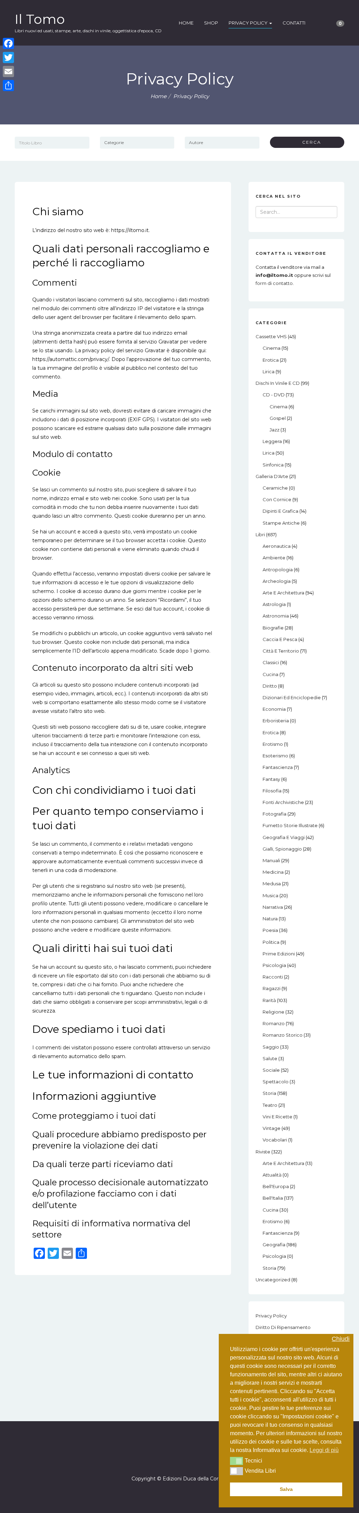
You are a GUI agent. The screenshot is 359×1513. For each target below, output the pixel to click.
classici (271, 662)
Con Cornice (277, 499)
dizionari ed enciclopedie (292, 697)
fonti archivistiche (283, 802)
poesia (270, 930)
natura (270, 918)
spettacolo (276, 1081)
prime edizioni (279, 953)
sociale (271, 1070)
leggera (272, 441)
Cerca (309, 142)
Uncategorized (273, 1279)
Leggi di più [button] (324, 1450)
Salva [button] (286, 1489)
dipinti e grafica (280, 511)
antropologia (278, 569)
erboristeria (276, 720)
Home (186, 23)
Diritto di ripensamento (283, 1327)
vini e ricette (277, 1116)
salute (270, 1058)
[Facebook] (173, 1458)
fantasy (271, 779)
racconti (273, 977)
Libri (260, 534)
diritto (270, 686)
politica (271, 942)
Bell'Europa (276, 1186)
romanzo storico (283, 1035)
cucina (270, 674)
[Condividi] (8, 86)
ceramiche (275, 488)
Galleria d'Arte (272, 476)
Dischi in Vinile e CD (278, 383)
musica (270, 895)
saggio (271, 1047)
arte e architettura (283, 592)
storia (269, 1093)
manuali (271, 860)
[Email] (8, 71)
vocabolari (275, 1140)
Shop (211, 23)
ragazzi (271, 988)
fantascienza (278, 767)
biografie (273, 628)
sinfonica (273, 465)
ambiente (274, 557)
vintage (271, 1128)
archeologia (277, 581)
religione (273, 1012)
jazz (274, 429)
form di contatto (274, 283)
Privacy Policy (249, 23)
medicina (273, 872)
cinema (271, 348)
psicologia (274, 965)
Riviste (263, 1151)
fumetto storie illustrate (290, 825)
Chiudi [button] (341, 1339)
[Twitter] (8, 57)
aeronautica (277, 546)
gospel (278, 418)
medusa (272, 883)
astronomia (276, 616)
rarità (269, 1000)
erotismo (273, 744)
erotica (271, 360)
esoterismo (275, 755)
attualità (272, 1175)
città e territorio (281, 651)
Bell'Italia (273, 1198)
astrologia (274, 604)
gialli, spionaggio (282, 849)
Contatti (294, 23)
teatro (270, 1105)
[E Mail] (186, 1458)
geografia (274, 1244)
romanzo (274, 1023)
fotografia (274, 814)
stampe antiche (281, 523)
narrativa (273, 907)
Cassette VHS (271, 336)
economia (274, 709)
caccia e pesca (280, 639)
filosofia (272, 790)
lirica (269, 371)
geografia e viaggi (284, 837)
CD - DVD (274, 394)
